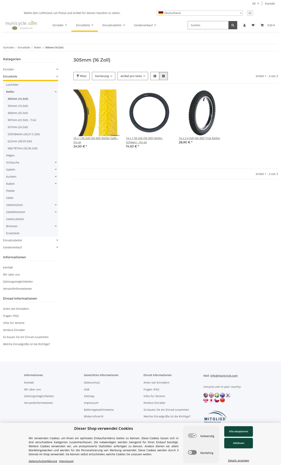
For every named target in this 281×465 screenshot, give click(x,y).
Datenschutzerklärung (43, 461)
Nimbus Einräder (14, 330)
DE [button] (254, 3)
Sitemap (89, 396)
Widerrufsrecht (93, 416)
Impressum (91, 403)
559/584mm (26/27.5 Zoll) (24, 134)
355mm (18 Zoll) (18, 106)
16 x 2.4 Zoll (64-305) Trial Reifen (199, 138)
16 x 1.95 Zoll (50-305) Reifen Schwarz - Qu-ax (144, 140)
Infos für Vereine (13, 323)
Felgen (10, 155)
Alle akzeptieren (238, 431)
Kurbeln (11, 176)
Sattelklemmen (15, 212)
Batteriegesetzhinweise (99, 409)
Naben (10, 183)
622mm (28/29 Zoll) (20, 141)
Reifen (10, 91)
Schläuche (12, 162)
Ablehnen (238, 443)
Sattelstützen (14, 205)
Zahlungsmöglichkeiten (18, 281)
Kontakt (270, 3)
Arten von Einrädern (16, 309)
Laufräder (12, 84)
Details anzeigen (238, 460)
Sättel (9, 198)
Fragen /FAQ (11, 316)
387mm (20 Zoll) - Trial (22, 120)
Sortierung (102, 76)
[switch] (192, 435)
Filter (83, 76)
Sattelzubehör (15, 219)
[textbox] (200, 13)
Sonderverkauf (12, 247)
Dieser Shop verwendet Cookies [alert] (103, 428)
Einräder (8, 69)
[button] (244, 25)
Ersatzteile (12, 233)
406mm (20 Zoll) (18, 113)
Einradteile (10, 76)
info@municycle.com (224, 375)
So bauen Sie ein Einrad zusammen (26, 337)
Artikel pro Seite (131, 76)
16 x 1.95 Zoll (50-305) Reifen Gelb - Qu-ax (95, 140)
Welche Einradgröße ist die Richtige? (26, 344)
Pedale (10, 191)
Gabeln (10, 169)
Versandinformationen (17, 288)
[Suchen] (232, 25)
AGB (86, 389)
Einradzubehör (12, 240)
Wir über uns (11, 274)
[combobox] (200, 13)
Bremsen (12, 226)
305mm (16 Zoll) (18, 99)
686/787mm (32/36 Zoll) (22, 148)
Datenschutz (92, 382)
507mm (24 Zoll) (18, 127)
